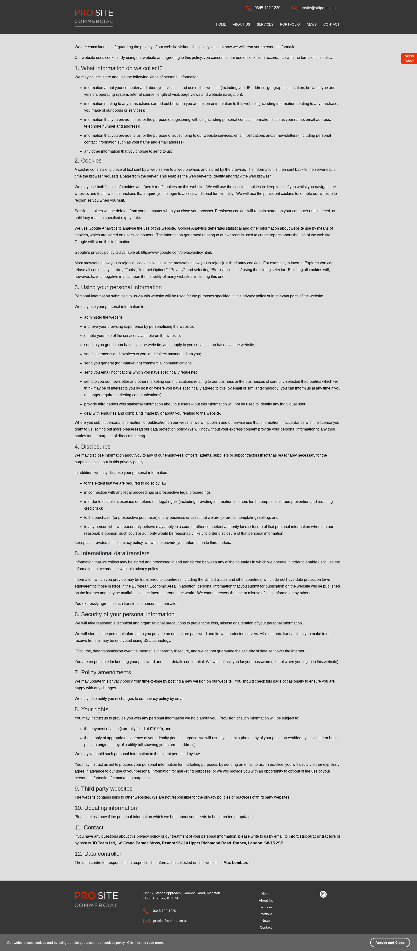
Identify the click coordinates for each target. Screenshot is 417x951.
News (312, 24)
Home (221, 24)
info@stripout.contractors (312, 836)
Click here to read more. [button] (145, 942)
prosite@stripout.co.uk (318, 8)
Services (265, 24)
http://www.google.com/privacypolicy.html (176, 252)
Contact (331, 24)
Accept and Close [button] (390, 942)
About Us (241, 24)
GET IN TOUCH (409, 58)
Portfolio (290, 24)
